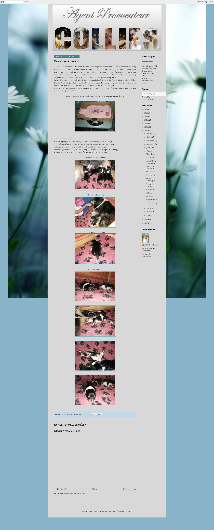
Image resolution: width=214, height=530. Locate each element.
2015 (146, 130)
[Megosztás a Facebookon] (98, 414)
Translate (150, 99)
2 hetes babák (150, 154)
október (149, 137)
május (149, 208)
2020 (146, 113)
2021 (146, 109)
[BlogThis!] (94, 414)
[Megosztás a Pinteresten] (101, 414)
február (149, 215)
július (149, 148)
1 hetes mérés (150, 172)
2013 (146, 223)
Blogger (128, 511)
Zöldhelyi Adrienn (151, 245)
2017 (146, 124)
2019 (146, 116)
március (149, 212)
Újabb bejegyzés (60, 489)
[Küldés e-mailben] (91, 414)
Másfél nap (150, 190)
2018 (146, 120)
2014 (146, 220)
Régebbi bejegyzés (129, 489)
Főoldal (94, 489)
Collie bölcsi (150, 175)
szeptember (151, 141)
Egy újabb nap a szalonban (151, 162)
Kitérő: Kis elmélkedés (151, 167)
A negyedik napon (150, 185)
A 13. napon (150, 158)
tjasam (114, 511)
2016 (146, 127)
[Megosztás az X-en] (96, 414)
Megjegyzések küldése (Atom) (74, 493)
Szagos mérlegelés (150, 180)
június (149, 151)
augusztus (150, 144)
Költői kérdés (147, 62)
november (150, 134)
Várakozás (149, 196)
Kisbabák (149, 193)
